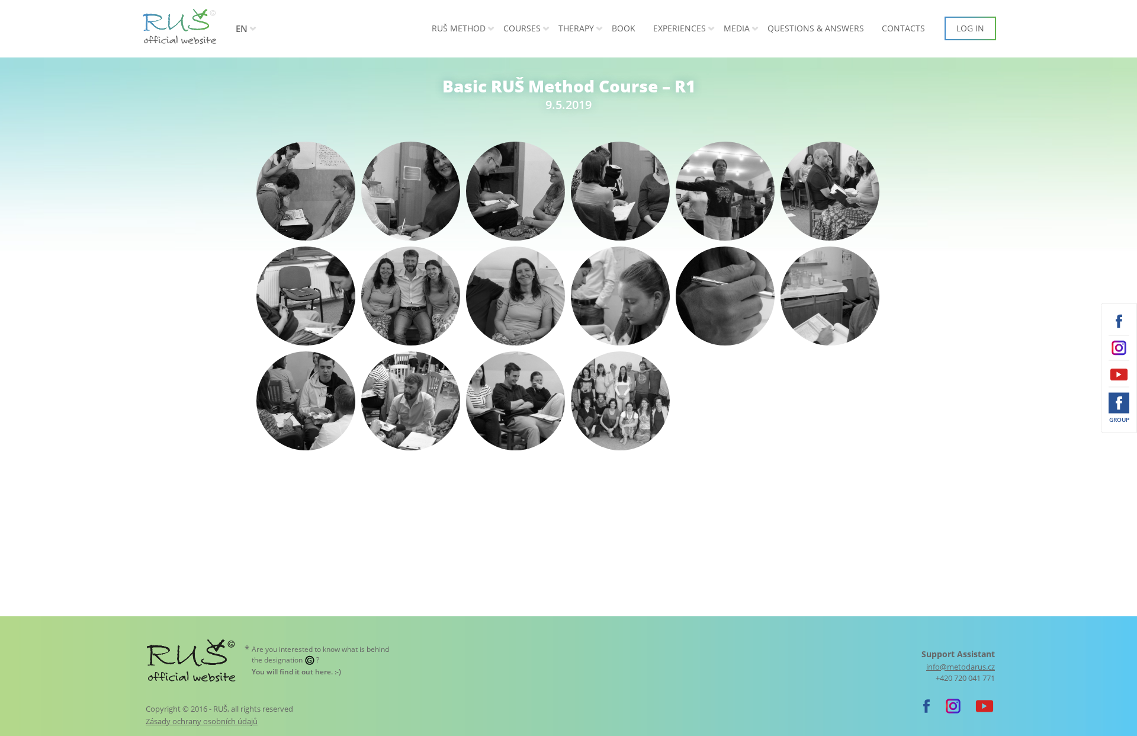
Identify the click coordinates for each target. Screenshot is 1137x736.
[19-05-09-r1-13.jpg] (410, 191)
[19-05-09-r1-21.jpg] (725, 191)
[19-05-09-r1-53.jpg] (410, 400)
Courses (522, 28)
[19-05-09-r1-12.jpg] (305, 191)
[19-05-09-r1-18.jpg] (620, 191)
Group (1119, 419)
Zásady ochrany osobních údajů (202, 721)
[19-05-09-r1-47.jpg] (830, 296)
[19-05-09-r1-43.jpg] (620, 296)
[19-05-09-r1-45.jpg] (725, 296)
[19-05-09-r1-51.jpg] (305, 400)
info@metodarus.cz (960, 667)
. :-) (296, 672)
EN (242, 28)
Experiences (679, 28)
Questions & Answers (815, 28)
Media (737, 28)
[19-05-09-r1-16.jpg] (515, 191)
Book (623, 28)
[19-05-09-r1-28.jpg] (305, 296)
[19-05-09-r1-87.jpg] (620, 400)
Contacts (903, 28)
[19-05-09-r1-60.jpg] (515, 400)
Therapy (576, 28)
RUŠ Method (459, 28)
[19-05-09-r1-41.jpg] (515, 296)
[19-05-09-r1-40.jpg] (410, 296)
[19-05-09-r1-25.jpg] (830, 191)
